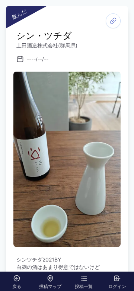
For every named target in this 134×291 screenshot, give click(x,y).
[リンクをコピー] (113, 20)
